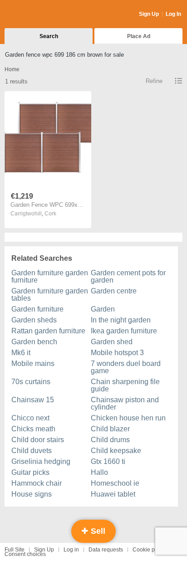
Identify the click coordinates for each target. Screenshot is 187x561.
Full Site (15, 549)
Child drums (110, 440)
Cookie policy (149, 549)
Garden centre (114, 291)
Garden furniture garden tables (49, 294)
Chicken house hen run (128, 418)
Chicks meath (33, 429)
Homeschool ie (115, 483)
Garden (103, 309)
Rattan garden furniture (48, 331)
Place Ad (138, 36)
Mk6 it (20, 352)
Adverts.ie (40, 15)
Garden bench (34, 342)
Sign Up (149, 14)
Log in (71, 549)
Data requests (106, 549)
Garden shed (112, 342)
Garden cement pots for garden (128, 276)
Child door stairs (37, 440)
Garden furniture (37, 309)
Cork (50, 213)
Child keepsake (116, 450)
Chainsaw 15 (32, 400)
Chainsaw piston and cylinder (125, 403)
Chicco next (30, 418)
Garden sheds (34, 320)
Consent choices (25, 554)
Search (48, 36)
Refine (154, 81)
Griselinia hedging (40, 461)
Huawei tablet (113, 494)
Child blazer (110, 429)
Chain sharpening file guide (125, 385)
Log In (173, 14)
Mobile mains (32, 363)
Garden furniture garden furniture (49, 276)
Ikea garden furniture (124, 331)
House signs (31, 494)
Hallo (99, 472)
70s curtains (30, 381)
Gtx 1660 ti (108, 461)
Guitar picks (30, 472)
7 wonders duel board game (126, 367)
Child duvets (31, 450)
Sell (97, 531)
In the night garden (121, 320)
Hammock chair (36, 483)
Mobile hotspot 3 (117, 352)
